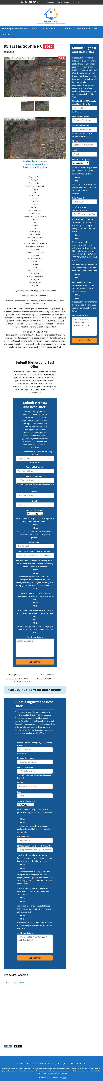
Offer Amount (34, 542)
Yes (36, 524)
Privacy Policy (63, 1064)
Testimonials (66, 28)
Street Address (35, 463)
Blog (73, 1064)
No (37, 528)
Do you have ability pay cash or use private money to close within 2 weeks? (35, 520)
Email (35, 501)
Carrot (64, 1077)
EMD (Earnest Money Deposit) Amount (35, 551)
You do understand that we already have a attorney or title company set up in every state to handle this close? (35, 563)
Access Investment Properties (68, 2)
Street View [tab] (19, 982)
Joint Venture (83, 28)
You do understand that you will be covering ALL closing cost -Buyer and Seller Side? (35, 596)
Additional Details (35, 637)
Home (35, 28)
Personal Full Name (35, 467)
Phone (35, 491)
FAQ (96, 28)
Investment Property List (27, 1064)
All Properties (49, 28)
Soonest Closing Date (35, 510)
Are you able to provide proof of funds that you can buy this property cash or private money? (35, 613)
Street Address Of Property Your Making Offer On (35, 453)
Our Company (50, 2)
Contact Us (7, 34)
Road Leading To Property (35, 161)
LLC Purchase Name (35, 476)
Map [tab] (8, 982)
